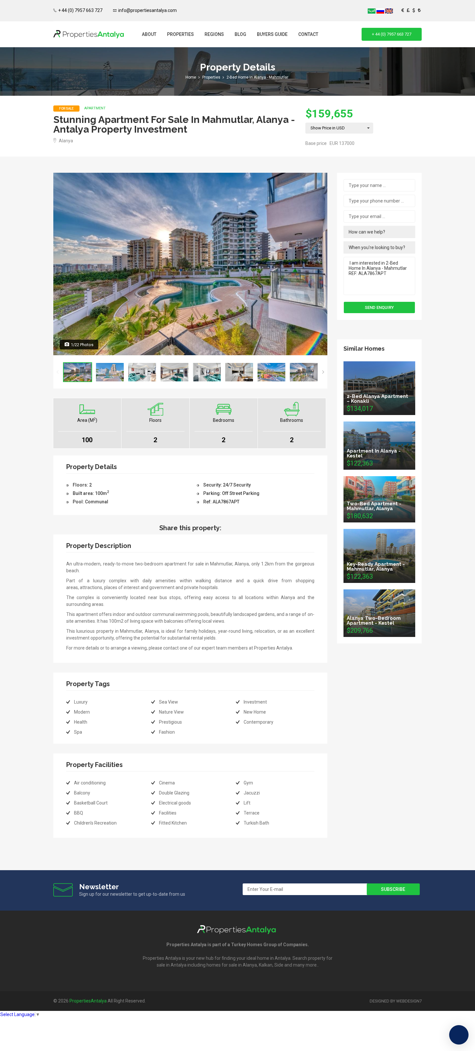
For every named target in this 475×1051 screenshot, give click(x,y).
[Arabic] (372, 10)
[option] (190, 264)
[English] (389, 10)
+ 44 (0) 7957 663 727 (80, 10)
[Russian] (380, 10)
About (149, 34)
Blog (240, 34)
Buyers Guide (272, 34)
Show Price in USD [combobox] (328, 128)
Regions (214, 34)
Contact (308, 34)
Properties (180, 34)
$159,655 (329, 113)
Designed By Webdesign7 (396, 1001)
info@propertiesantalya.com (147, 10)
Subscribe (393, 889)
